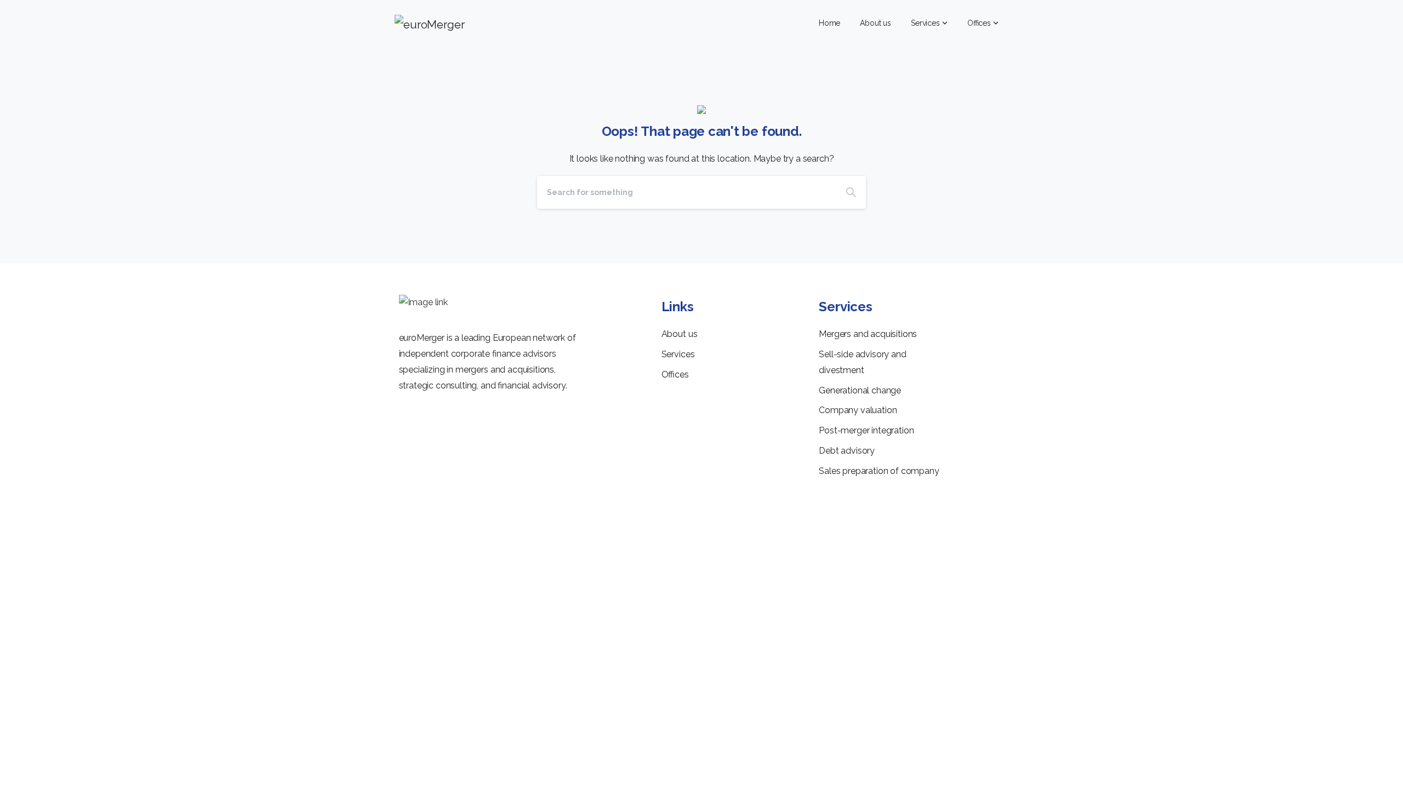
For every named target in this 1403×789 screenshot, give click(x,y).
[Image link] (423, 303)
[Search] (851, 192)
